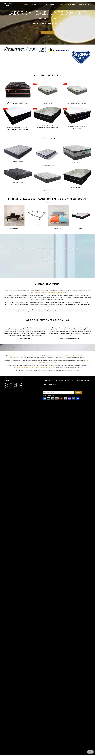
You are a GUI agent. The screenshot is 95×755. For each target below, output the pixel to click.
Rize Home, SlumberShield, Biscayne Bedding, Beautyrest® (48, 292)
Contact (71, 4)
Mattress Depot (8, 4)
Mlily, (32, 292)
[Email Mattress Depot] (21, 385)
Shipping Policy (83, 380)
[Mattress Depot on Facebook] (11, 385)
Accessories (51, 4)
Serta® (64, 292)
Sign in (81, 4)
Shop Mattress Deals (47, 75)
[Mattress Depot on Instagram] (16, 385)
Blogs (56, 8)
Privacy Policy (48, 380)
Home (26, 4)
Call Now (47, 33)
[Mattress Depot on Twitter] (6, 385)
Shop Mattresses (36, 4)
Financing (63, 4)
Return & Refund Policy (65, 380)
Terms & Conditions (50, 384)
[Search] (86, 4)
